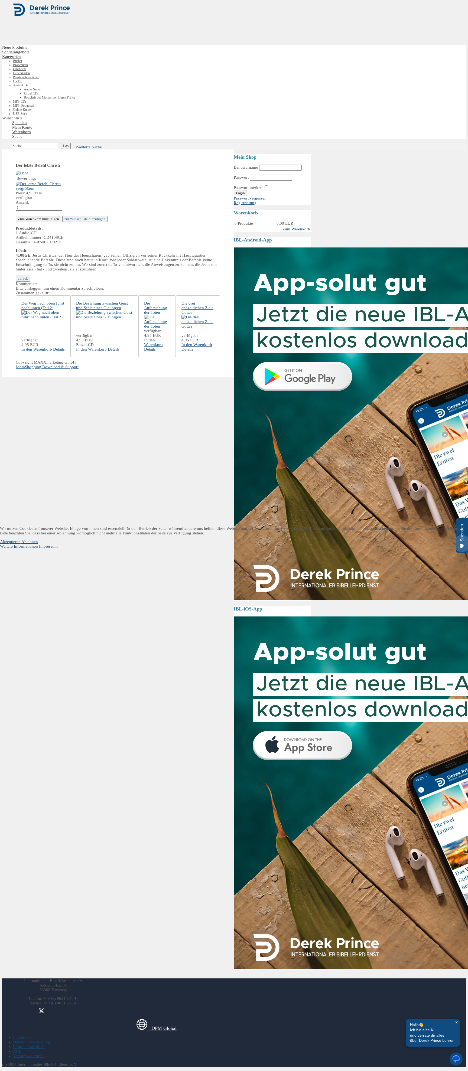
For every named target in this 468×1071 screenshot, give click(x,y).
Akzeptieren (10, 542)
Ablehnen (29, 542)
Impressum (48, 546)
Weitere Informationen (19, 546)
